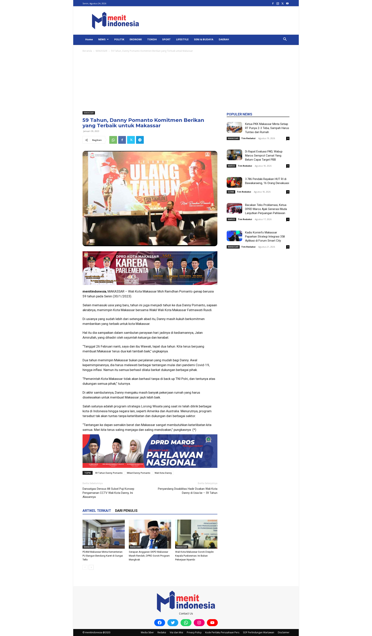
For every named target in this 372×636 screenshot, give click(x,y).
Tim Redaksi (248, 138)
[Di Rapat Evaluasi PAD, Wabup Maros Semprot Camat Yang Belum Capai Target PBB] (234, 155)
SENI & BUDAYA (203, 39)
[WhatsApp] (113, 140)
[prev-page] (85, 567)
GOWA (231, 191)
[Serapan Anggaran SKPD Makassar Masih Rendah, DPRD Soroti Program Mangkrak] (150, 534)
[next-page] (91, 567)
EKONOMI (136, 39)
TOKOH (152, 39)
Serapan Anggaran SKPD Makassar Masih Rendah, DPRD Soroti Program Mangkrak (149, 555)
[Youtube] (287, 3)
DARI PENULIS (126, 511)
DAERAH (224, 39)
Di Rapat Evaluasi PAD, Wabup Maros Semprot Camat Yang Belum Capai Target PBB (263, 155)
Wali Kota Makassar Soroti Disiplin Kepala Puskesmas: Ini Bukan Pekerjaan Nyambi (194, 555)
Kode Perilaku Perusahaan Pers (222, 632)
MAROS (231, 165)
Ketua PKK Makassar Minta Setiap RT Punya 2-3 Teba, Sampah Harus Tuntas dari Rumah (267, 128)
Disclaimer (283, 632)
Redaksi (162, 632)
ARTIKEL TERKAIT (97, 511)
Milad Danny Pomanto (138, 472)
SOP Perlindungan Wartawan (258, 632)
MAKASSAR (101, 50)
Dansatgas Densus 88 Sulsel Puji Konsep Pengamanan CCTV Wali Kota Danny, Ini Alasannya (108, 493)
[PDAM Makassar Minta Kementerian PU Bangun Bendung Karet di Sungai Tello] (104, 534)
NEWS (102, 39)
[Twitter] (282, 3)
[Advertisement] (186, 82)
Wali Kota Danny (163, 472)
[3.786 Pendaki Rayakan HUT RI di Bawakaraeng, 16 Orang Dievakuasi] (234, 182)
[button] (284, 39)
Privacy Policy (194, 632)
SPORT (166, 39)
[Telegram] (140, 140)
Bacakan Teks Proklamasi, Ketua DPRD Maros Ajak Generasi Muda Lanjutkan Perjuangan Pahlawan (266, 209)
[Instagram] (278, 3)
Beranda (87, 50)
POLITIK (119, 39)
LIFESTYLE (182, 39)
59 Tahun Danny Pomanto (109, 472)
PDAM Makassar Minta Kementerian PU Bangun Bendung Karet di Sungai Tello (103, 555)
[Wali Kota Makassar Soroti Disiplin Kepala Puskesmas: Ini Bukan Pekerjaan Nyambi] (196, 534)
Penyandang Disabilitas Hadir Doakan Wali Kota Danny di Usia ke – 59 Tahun (187, 491)
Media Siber (147, 632)
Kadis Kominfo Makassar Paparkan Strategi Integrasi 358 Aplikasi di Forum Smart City (265, 236)
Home (89, 39)
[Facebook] (273, 3)
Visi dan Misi (176, 632)
